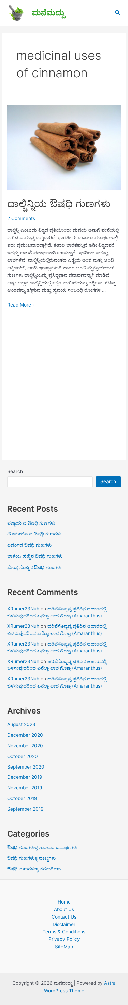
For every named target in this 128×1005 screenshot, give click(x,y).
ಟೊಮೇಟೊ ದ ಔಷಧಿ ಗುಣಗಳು (34, 534)
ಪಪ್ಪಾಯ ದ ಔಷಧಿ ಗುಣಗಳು (31, 523)
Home (64, 902)
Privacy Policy (64, 939)
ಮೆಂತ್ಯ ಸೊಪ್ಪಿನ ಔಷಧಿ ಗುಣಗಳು (34, 567)
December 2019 (24, 777)
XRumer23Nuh (23, 608)
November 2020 (25, 745)
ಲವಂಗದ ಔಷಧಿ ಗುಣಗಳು (29, 545)
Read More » (21, 305)
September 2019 (25, 809)
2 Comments (21, 218)
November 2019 (24, 787)
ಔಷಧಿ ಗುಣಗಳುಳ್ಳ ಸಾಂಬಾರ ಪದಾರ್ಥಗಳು (42, 847)
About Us (64, 909)
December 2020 (25, 735)
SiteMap (64, 946)
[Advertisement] (64, 383)
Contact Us (64, 917)
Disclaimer (64, 924)
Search (15, 471)
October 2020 (22, 756)
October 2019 (22, 798)
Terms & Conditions (64, 931)
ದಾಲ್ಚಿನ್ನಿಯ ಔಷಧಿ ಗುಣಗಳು (58, 203)
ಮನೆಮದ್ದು (48, 12)
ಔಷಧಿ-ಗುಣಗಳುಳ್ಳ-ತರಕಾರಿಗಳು (34, 868)
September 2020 (25, 767)
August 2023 (21, 724)
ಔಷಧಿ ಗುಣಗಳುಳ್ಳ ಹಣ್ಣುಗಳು (31, 858)
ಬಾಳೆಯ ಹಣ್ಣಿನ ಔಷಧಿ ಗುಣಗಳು (34, 556)
